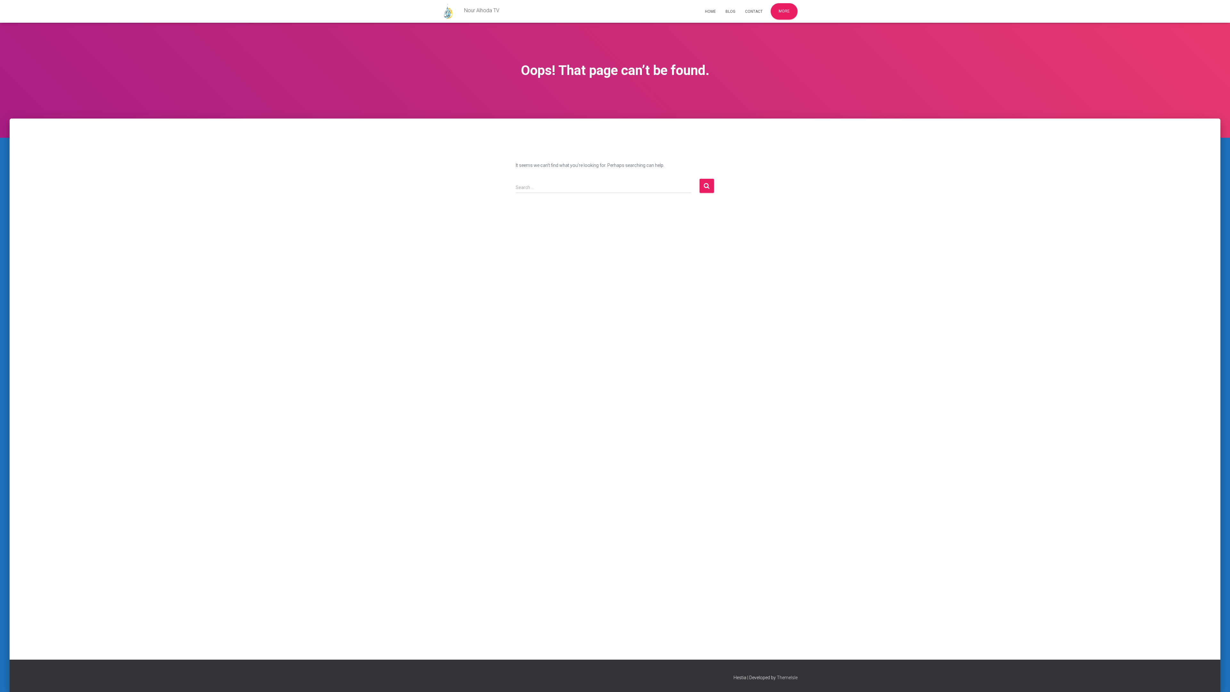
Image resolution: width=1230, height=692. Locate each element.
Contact (754, 11)
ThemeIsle (787, 677)
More (784, 11)
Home (710, 11)
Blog (730, 11)
